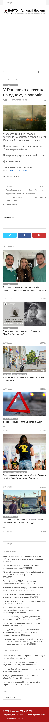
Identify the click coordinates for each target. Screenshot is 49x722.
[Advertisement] (24, 43)
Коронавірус (7, 374)
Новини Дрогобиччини (10, 85)
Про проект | (29, 715)
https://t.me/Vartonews (18, 170)
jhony (5, 669)
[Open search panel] (38, 72)
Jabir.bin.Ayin (8, 662)
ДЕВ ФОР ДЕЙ (26, 711)
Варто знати (7, 472)
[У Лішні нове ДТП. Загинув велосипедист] (24, 394)
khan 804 (7, 656)
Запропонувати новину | (13, 715)
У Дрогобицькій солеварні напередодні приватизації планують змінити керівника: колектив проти (21, 610)
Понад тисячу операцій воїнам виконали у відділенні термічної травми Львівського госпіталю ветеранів (21, 632)
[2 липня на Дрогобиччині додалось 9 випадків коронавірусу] (24, 348)
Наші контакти (16, 718)
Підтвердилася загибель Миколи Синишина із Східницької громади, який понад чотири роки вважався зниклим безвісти (23, 641)
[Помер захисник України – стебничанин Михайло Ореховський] (24, 303)
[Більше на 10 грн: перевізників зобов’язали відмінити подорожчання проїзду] (24, 492)
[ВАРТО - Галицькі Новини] (24, 11)
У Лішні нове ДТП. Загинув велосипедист (22, 422)
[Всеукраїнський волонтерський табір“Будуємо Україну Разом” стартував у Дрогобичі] (24, 435)
